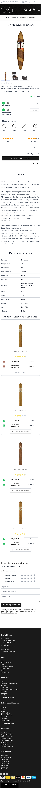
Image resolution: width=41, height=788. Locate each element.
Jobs (2, 665)
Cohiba (3, 709)
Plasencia (4, 769)
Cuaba (3, 711)
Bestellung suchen (7, 666)
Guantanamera (6, 720)
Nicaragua (4, 687)
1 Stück (31, 420)
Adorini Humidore (7, 733)
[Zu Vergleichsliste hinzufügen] (37, 163)
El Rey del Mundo (7, 715)
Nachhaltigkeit (6, 663)
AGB (2, 670)
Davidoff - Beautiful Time (9, 689)
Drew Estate (5, 761)
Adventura (4, 755)
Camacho (4, 759)
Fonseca (4, 718)
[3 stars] (28, 575)
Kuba (2, 682)
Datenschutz (5, 672)
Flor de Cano (5, 717)
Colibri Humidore (7, 737)
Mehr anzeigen (8, 697)
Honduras (4, 685)
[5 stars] (34, 575)
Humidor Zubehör (7, 746)
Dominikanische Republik (9, 683)
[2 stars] (25, 575)
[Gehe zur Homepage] (6, 18)
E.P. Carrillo (5, 763)
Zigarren (13, 17)
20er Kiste (31, 425)
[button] (9, 785)
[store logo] (6, 10)
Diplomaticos (5, 713)
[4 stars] (31, 575)
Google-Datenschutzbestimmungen (20, 611)
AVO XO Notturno (20, 410)
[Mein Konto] (30, 9)
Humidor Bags (6, 738)
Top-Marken (6, 751)
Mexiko (3, 695)
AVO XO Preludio (20, 351)
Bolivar (3, 707)
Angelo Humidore (7, 735)
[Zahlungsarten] (18, 777)
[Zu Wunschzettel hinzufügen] (33, 163)
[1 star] (22, 575)
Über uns (4, 661)
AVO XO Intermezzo (20, 528)
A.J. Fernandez (6, 757)
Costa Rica (22, 17)
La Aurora (4, 765)
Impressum (5, 668)
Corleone (32, 17)
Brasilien (4, 691)
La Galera (4, 767)
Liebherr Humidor (7, 740)
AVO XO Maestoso (20, 469)
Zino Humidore (6, 742)
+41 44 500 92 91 (9, 647)
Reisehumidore (6, 744)
